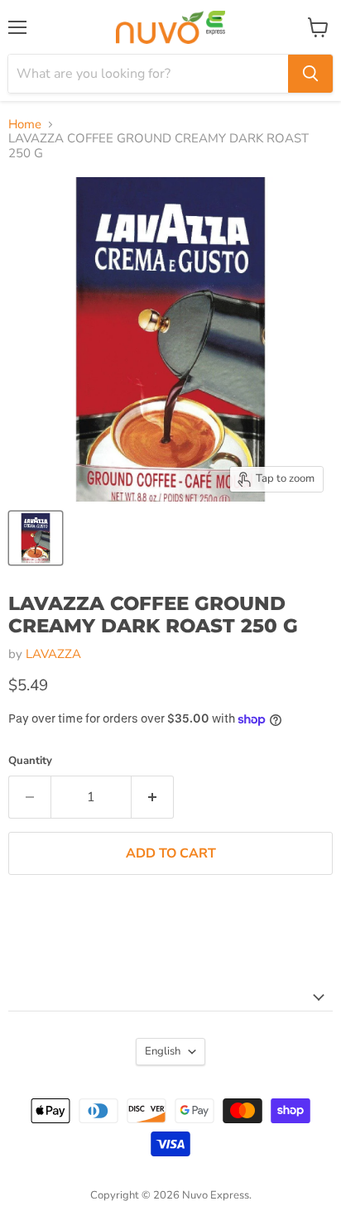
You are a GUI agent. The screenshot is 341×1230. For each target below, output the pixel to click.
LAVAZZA (53, 654)
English (162, 1051)
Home (24, 125)
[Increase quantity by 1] (153, 797)
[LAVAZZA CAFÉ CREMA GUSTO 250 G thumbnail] (35, 538)
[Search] (310, 74)
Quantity (30, 761)
